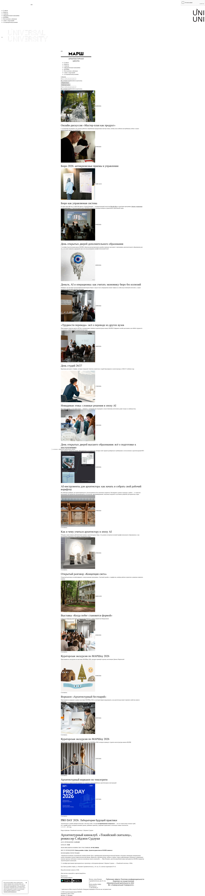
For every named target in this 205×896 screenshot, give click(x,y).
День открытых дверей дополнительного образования (92, 244)
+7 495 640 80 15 (93, 887)
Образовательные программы (11, 15)
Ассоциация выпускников (10, 22)
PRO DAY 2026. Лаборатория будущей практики (89, 820)
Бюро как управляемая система (79, 203)
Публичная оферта (113, 879)
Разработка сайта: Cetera (67, 893)
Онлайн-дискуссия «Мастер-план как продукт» (88, 125)
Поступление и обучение (10, 19)
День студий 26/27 (71, 365)
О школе (5, 10)
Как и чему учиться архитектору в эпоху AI (86, 531)
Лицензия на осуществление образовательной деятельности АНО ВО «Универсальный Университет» (120, 883)
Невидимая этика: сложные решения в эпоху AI (88, 405)
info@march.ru (92, 886)
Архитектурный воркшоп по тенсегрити (84, 779)
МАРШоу (5, 17)
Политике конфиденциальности (10, 891)
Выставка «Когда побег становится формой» (86, 615)
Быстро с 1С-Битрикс (67, 895)
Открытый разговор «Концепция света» (84, 574)
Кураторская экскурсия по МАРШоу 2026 (85, 656)
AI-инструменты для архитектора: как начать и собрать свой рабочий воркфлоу (101, 487)
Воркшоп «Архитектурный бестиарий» (83, 696)
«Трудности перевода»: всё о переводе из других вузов (92, 325)
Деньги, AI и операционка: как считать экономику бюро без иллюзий (101, 284)
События (5, 14)
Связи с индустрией (8, 20)
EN (32, 4)
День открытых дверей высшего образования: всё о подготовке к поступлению (98, 446)
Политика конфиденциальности (132, 879)
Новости (5, 12)
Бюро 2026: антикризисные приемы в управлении (89, 166)
